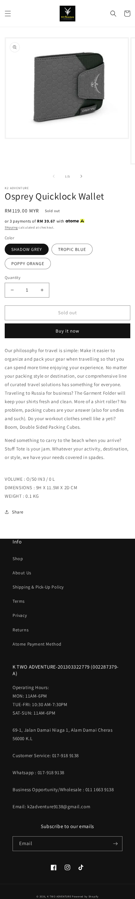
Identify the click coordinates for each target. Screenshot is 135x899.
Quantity (12, 277)
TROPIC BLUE (72, 249)
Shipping (11, 227)
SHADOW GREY (26, 249)
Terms (19, 601)
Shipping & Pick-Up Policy (38, 587)
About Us (22, 573)
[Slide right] (81, 176)
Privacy (20, 615)
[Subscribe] (115, 843)
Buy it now (67, 331)
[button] (8, 13)
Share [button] (18, 512)
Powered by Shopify (85, 896)
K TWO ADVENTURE (59, 896)
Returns (21, 630)
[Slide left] (54, 176)
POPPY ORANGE (27, 263)
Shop (18, 558)
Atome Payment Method (37, 644)
